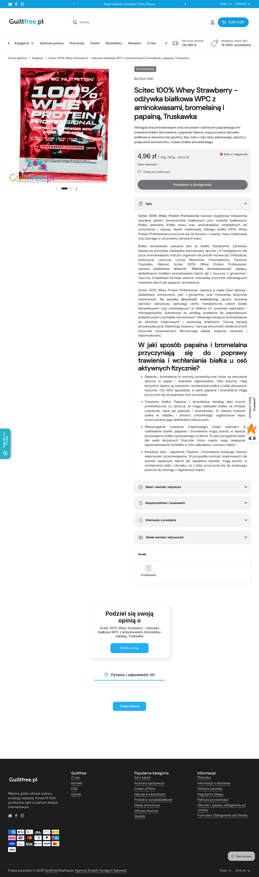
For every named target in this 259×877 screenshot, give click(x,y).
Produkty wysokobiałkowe (153, 800)
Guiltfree (51, 870)
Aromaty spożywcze (149, 783)
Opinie (76, 794)
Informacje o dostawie (213, 783)
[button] (233, 22)
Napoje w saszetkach (150, 794)
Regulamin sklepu (210, 794)
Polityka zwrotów (209, 788)
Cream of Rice (144, 788)
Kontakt (76, 783)
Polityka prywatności (212, 800)
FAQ (74, 788)
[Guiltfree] (26, 22)
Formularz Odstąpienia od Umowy (222, 815)
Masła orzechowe (147, 805)
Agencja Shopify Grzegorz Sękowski (101, 870)
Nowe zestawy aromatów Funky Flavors (129, 4)
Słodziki (139, 816)
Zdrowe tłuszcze (146, 811)
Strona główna (17, 58)
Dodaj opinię (129, 648)
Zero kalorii (142, 777)
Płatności (204, 777)
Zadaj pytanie (129, 706)
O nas (75, 777)
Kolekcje (37, 58)
